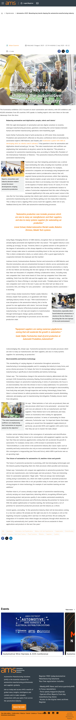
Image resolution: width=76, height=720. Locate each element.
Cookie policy (16, 713)
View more (69, 610)
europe (4, 534)
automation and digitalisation (24, 531)
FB (49, 713)
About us (22, 713)
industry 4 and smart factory (17, 534)
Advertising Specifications (8, 715)
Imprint (28, 713)
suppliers (49, 534)
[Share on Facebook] (59, 51)
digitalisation (59, 531)
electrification (69, 531)
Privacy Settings (42, 713)
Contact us (34, 713)
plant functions (32, 534)
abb (3, 531)
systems (56, 534)
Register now (19, 707)
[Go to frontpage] (11, 3)
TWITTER (58, 713)
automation (9, 531)
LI (45, 713)
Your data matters (6, 713)
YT (53, 713)
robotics (41, 534)
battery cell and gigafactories (44, 531)
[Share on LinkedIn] (67, 51)
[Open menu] (3, 3)
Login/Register (28, 3)
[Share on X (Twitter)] (63, 51)
